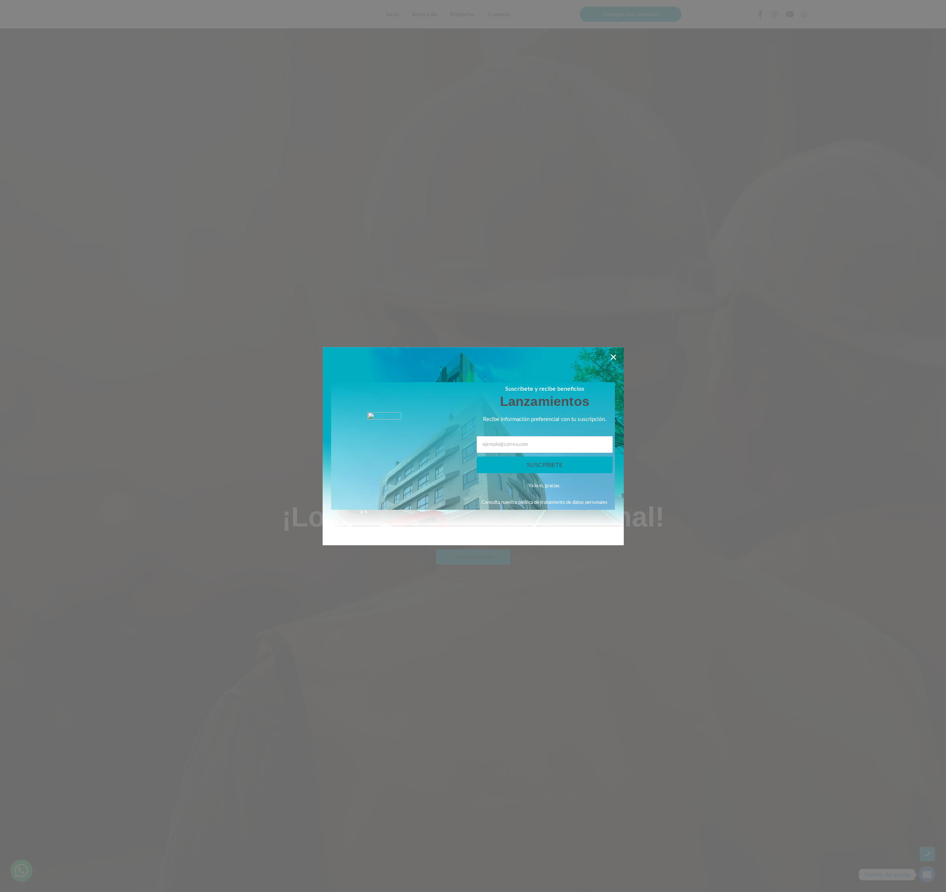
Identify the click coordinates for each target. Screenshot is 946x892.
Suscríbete (545, 465)
